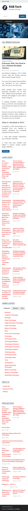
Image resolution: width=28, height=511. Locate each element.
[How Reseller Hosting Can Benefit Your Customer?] (7, 268)
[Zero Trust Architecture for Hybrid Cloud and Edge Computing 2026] (7, 240)
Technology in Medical (11, 349)
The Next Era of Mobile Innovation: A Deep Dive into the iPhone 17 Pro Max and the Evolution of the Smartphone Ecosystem (19, 186)
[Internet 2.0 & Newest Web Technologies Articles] (7, 490)
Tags (22, 308)
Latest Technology (10, 325)
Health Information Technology (14, 323)
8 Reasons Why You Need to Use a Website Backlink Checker (13, 65)
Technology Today (10, 357)
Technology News (10, 352)
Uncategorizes (9, 362)
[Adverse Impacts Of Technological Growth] (7, 467)
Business (7, 312)
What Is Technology (10, 370)
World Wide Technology (12, 375)
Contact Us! (6, 386)
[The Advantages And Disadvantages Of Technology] (7, 448)
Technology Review (7, 61)
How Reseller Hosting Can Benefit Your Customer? (19, 269)
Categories (7, 308)
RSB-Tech (15, 7)
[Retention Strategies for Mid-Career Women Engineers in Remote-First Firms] (7, 213)
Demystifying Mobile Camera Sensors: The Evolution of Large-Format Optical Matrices (19, 204)
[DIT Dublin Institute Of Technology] (7, 477)
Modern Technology (11, 328)
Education (8, 317)
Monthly (15, 308)
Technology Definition (11, 341)
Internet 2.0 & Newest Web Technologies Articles (19, 492)
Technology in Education (12, 346)
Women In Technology (11, 372)
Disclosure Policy (8, 389)
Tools (6, 360)
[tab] (7, 308)
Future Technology (10, 320)
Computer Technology (11, 315)
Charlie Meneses (15, 70)
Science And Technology (12, 333)
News (6, 331)
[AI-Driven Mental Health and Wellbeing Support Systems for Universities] (7, 277)
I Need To (12, 484)
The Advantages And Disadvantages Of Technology (19, 450)
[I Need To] (5, 484)
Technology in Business (12, 344)
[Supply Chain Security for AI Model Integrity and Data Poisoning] (7, 290)
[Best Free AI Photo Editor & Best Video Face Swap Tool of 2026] (7, 228)
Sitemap (5, 391)
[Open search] (24, 21)
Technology (8, 336)
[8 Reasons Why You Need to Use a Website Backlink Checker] (14, 52)
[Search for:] (14, 16)
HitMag (18, 509)
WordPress (11, 509)
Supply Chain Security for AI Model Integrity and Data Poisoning (19, 292)
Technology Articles (10, 339)
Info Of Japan (6, 427)
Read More (5, 151)
